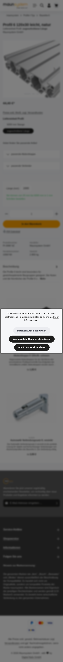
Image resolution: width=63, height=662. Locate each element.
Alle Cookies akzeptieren (32, 347)
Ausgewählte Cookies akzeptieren (32, 339)
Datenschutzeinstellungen (31, 330)
